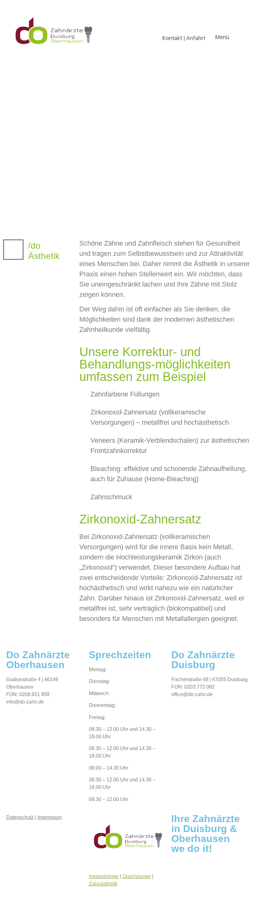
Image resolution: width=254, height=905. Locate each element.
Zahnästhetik (103, 883)
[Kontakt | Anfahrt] (184, 27)
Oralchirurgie (136, 876)
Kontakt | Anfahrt (183, 38)
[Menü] (222, 27)
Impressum (49, 817)
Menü (222, 37)
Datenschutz (20, 817)
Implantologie (104, 876)
